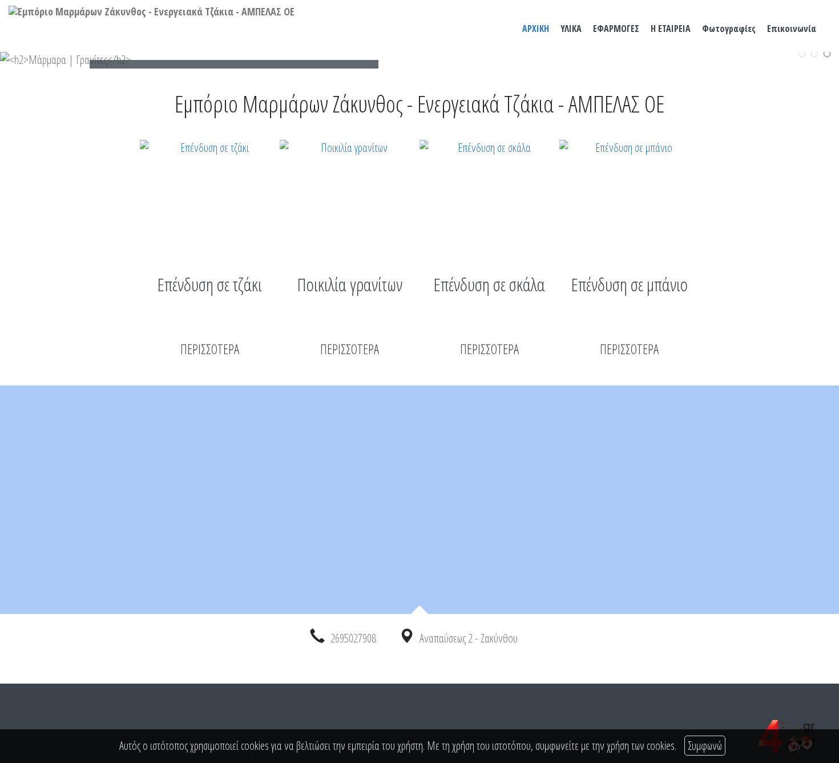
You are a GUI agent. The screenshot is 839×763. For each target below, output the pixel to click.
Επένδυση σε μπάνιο (629, 284)
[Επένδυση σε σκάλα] (489, 197)
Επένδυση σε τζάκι (210, 284)
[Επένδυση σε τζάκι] (210, 197)
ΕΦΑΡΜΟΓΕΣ (616, 28)
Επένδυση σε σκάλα (489, 284)
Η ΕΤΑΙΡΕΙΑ (671, 28)
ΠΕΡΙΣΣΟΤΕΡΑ (209, 349)
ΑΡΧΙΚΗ (535, 28)
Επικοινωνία (791, 28)
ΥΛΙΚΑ (571, 28)
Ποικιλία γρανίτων (349, 284)
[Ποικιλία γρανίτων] (350, 197)
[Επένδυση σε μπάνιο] (629, 197)
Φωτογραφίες (729, 28)
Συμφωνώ (705, 745)
